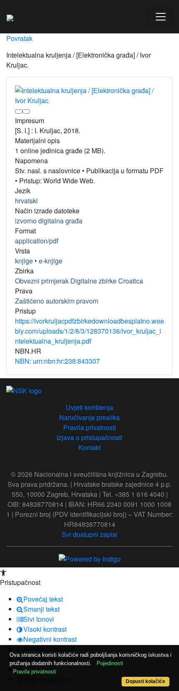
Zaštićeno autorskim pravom (56, 301)
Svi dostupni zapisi (89, 534)
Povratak (19, 38)
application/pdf (36, 241)
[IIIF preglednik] (18, 111)
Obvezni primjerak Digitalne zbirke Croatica (79, 281)
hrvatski (26, 200)
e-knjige (50, 261)
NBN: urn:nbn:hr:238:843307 (57, 361)
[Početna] (10, 16)
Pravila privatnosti (89, 427)
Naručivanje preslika (89, 417)
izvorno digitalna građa (48, 220)
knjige (24, 261)
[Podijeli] (26, 111)
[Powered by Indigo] (90, 558)
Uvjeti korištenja (89, 407)
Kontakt (89, 447)
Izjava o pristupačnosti (89, 437)
